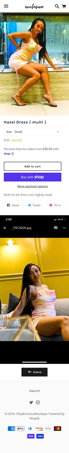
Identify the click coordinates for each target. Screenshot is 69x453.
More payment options (32, 186)
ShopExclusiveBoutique (31, 414)
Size (9, 132)
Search (34, 391)
